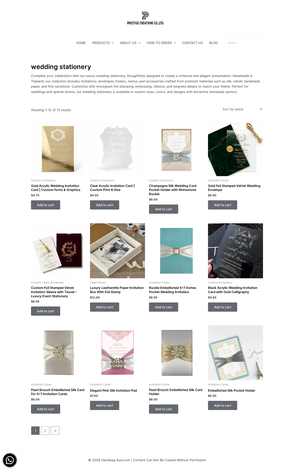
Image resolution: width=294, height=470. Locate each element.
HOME (81, 43)
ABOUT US (128, 43)
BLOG (213, 43)
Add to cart (45, 205)
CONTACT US (192, 43)
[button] (112, 42)
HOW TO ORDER (159, 43)
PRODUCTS (101, 43)
